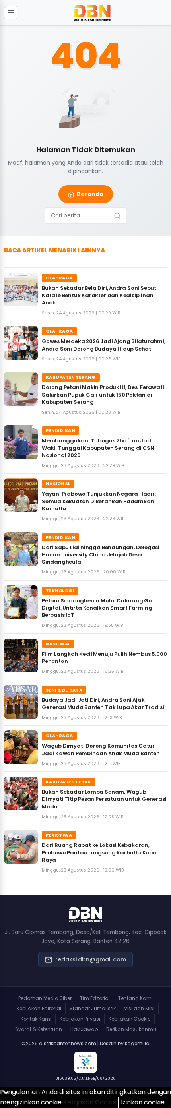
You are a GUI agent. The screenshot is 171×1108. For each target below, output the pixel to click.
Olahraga (59, 278)
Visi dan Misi (139, 1008)
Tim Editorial (95, 998)
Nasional (58, 483)
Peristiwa (59, 835)
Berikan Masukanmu (131, 1029)
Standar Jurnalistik (93, 1008)
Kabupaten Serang (71, 377)
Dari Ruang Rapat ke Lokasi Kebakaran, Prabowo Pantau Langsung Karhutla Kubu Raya (99, 852)
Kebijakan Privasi (80, 1018)
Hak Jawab (84, 1029)
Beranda (90, 194)
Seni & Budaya (64, 690)
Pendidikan (60, 430)
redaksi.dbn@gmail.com (90, 959)
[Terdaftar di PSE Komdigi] (85, 1062)
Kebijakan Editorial (39, 1008)
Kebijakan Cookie (129, 1018)
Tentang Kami (135, 998)
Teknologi (60, 590)
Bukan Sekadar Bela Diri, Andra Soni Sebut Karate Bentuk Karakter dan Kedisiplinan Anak (99, 295)
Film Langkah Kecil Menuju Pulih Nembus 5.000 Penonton (104, 657)
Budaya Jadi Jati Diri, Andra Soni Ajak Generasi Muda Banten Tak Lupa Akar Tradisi (103, 703)
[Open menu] (10, 12)
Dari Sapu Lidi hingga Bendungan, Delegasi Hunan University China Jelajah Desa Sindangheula (100, 555)
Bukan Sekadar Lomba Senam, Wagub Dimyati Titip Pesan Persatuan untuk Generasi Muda (104, 799)
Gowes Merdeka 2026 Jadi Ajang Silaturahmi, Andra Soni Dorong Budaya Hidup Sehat (103, 344)
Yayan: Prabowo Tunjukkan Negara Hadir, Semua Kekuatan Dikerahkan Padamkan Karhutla (99, 501)
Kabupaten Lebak (68, 782)
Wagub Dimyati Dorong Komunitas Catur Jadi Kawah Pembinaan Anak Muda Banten (101, 749)
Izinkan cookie (143, 1102)
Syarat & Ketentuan (38, 1029)
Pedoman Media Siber (45, 998)
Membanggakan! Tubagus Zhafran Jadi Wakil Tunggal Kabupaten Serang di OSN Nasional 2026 (98, 448)
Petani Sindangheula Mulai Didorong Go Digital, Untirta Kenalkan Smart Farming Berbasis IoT (97, 608)
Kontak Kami (36, 1018)
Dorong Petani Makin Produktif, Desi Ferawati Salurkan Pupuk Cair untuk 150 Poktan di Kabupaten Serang (103, 394)
